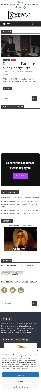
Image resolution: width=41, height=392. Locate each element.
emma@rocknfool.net (23, 326)
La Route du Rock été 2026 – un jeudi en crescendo (19, 4)
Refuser (20, 381)
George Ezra (28, 71)
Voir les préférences (20, 387)
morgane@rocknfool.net (25, 330)
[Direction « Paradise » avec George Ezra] (20, 36)
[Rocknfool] (20, 15)
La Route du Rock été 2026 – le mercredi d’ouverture (19, 213)
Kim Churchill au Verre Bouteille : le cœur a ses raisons (20, 198)
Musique (6, 60)
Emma (19, 71)
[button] (38, 351)
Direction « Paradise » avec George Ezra (20, 65)
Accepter (20, 375)
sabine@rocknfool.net (29, 324)
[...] (33, 332)
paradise (5, 74)
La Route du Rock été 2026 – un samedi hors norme (19, 201)
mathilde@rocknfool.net (25, 328)
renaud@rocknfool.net (24, 332)
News (13, 60)
